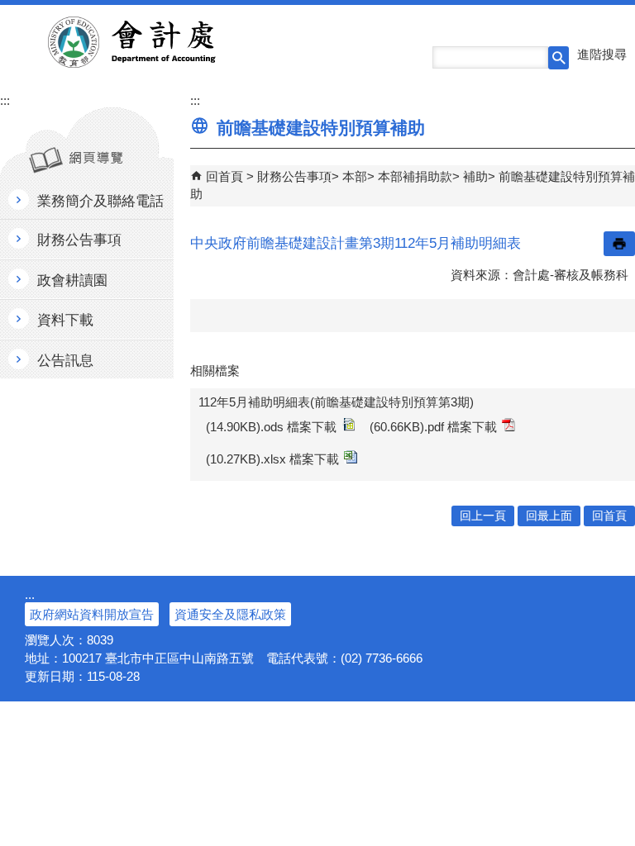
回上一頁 (483, 516)
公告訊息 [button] (65, 360)
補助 (475, 176)
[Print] (619, 243)
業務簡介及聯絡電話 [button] (100, 201)
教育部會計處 (151, 42)
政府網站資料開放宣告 (92, 614)
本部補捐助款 (415, 176)
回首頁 (224, 176)
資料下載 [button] (65, 320)
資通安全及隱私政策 (230, 614)
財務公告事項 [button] (79, 240)
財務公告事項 (294, 176)
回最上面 (549, 516)
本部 (354, 176)
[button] (558, 57)
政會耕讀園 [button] (72, 280)
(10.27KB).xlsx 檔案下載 (272, 459)
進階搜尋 (602, 54)
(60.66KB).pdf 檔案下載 (433, 427)
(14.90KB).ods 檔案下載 (271, 427)
